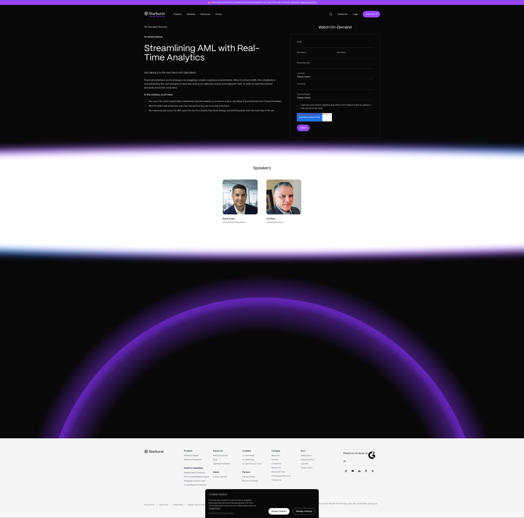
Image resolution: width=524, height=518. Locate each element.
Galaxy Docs (306, 455)
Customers (276, 464)
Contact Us (343, 14)
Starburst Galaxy (191, 455)
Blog (215, 459)
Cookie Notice (178, 505)
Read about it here (308, 2)
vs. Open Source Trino (251, 464)
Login (355, 14)
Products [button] (177, 14)
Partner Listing (248, 477)
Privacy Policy (149, 505)
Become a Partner (250, 481)
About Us (276, 455)
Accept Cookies (279, 511)
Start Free (370, 14)
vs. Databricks (248, 459)
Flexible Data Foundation (194, 473)
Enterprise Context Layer (194, 481)
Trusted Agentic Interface (195, 485)
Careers (275, 459)
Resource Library (220, 455)
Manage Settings (304, 511)
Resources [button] (205, 14)
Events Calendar (220, 477)
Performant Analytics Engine (196, 477)
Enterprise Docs (308, 459)
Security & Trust (278, 472)
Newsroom (276, 468)
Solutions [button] (191, 14)
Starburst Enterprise (192, 459)
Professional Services (281, 476)
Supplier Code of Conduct (197, 505)
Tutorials (304, 464)
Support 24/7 (306, 468)
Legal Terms (163, 505)
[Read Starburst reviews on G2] (344, 462)
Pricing (219, 14)
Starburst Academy (221, 464)
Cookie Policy (214, 508)
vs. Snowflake (248, 455)
